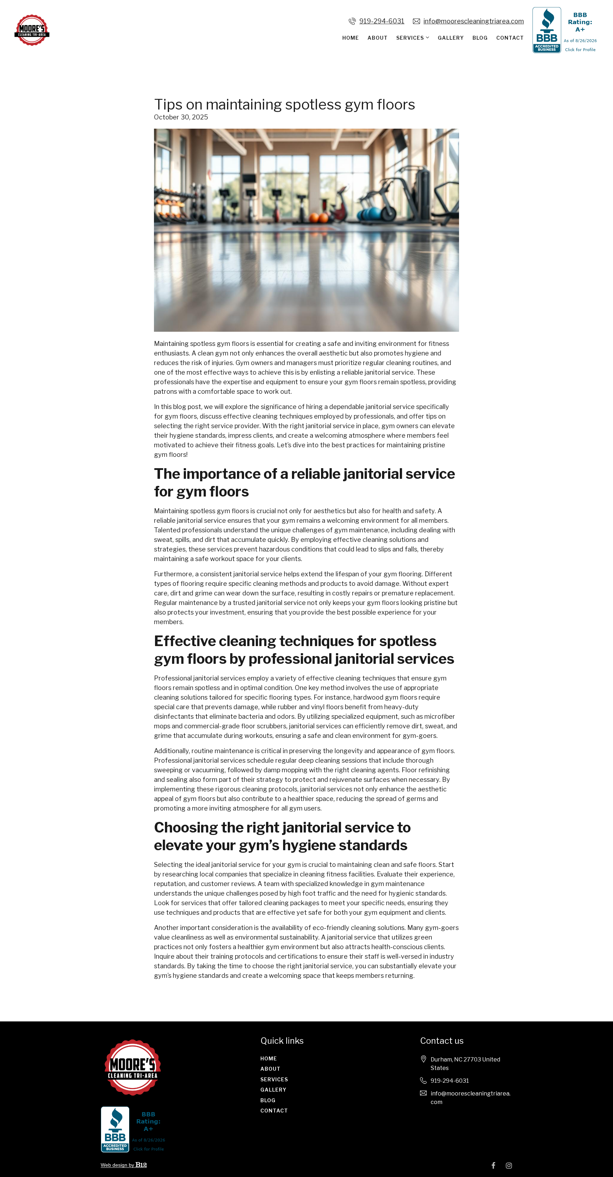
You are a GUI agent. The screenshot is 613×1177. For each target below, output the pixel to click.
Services (410, 38)
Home (350, 38)
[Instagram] (508, 1165)
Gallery (451, 38)
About (378, 38)
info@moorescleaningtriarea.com (474, 21)
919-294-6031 (381, 21)
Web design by (118, 1165)
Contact (510, 38)
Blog (480, 38)
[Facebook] (493, 1165)
